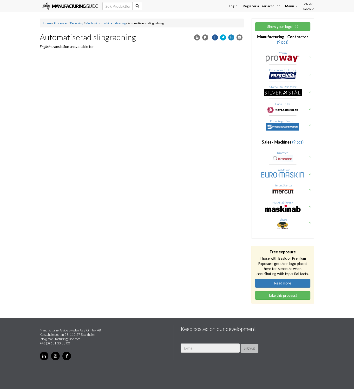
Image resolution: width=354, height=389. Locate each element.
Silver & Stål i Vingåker (282, 87)
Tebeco (282, 219)
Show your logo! (280, 26)
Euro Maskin (282, 170)
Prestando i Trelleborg (282, 70)
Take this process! (282, 295)
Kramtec (282, 153)
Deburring (76, 23)
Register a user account (261, 6)
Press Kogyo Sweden (282, 121)
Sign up (249, 348)
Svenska (308, 8)
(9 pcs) (282, 42)
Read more (282, 283)
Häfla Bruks (282, 104)
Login (233, 6)
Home (47, 23)
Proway (282, 53)
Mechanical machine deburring (105, 23)
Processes (61, 23)
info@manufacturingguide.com (60, 339)
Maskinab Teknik (282, 202)
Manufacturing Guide (70, 6)
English (308, 3)
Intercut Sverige (282, 185)
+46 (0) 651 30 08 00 (55, 343)
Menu (290, 6)
